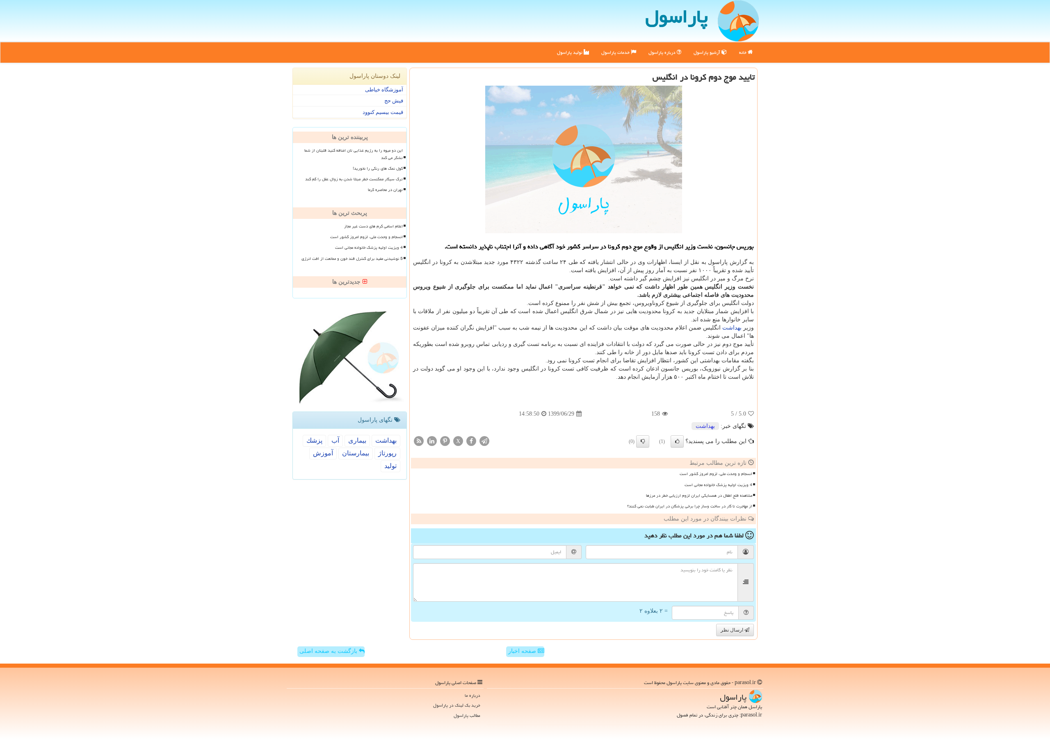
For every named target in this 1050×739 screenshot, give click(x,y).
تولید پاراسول (570, 52)
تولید (390, 465)
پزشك (314, 440)
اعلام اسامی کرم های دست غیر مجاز (373, 226)
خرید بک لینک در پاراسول (456, 705)
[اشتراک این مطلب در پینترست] (445, 441)
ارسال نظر (732, 630)
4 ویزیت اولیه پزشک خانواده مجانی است (718, 485)
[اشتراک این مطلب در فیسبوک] (471, 441)
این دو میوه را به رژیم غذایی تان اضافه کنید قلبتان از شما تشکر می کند (353, 153)
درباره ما (472, 695)
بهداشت (732, 328)
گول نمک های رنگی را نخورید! (378, 168)
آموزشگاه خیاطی (384, 89)
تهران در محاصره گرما (385, 190)
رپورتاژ (387, 453)
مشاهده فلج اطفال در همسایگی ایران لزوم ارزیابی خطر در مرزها (699, 495)
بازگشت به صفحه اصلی (329, 651)
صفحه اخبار (523, 651)
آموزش (323, 453)
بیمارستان (355, 453)
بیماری (357, 440)
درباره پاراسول (662, 52)
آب (335, 440)
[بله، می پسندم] (677, 441)
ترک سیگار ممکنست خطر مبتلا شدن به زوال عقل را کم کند (354, 179)
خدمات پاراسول (616, 52)
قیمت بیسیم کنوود (383, 112)
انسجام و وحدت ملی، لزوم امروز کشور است (716, 474)
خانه (743, 52)
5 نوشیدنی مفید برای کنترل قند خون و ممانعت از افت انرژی (352, 259)
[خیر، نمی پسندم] (642, 441)
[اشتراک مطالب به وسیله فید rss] (419, 441)
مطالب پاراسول (467, 715)
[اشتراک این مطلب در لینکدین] (432, 441)
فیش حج (393, 101)
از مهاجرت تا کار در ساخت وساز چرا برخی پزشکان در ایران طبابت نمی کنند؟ (689, 506)
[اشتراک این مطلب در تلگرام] (484, 441)
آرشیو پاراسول (707, 52)
